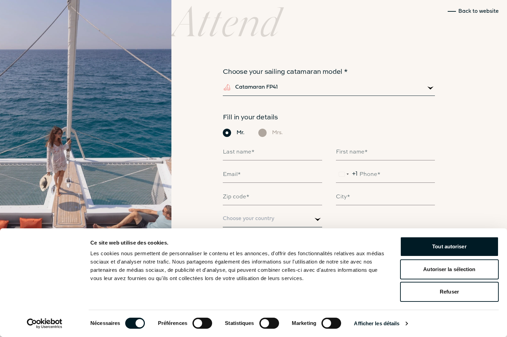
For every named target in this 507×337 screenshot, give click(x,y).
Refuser (449, 292)
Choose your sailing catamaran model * (285, 71)
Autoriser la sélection (449, 269)
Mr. (241, 133)
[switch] (202, 323)
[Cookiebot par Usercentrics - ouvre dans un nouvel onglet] (44, 323)
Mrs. (277, 133)
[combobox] (329, 89)
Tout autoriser (449, 246)
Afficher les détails (376, 323)
